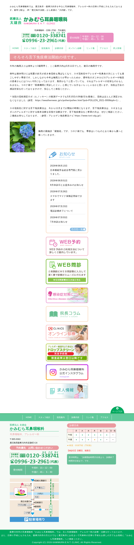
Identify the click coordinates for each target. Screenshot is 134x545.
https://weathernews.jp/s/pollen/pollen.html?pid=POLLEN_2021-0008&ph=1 (76, 100)
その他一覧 (78, 229)
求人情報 (117, 48)
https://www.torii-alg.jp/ (87, 115)
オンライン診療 (74, 48)
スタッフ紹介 (30, 48)
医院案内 (46, 48)
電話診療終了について (61, 211)
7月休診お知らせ (58, 222)
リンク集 (90, 48)
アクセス (104, 48)
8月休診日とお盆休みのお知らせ (67, 185)
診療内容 (59, 48)
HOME (15, 48)
